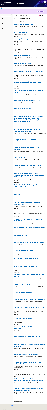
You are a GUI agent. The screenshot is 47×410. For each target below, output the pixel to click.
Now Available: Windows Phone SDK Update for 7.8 (29, 299)
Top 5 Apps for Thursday (21, 32)
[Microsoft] (1, 8)
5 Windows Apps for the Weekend (24, 47)
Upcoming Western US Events (23, 292)
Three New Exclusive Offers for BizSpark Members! (29, 227)
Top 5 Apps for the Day (21, 39)
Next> (15, 397)
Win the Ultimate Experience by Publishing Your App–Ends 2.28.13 (29, 275)
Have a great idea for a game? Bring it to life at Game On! (28, 91)
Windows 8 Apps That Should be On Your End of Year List (28, 72)
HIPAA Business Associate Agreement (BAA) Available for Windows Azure (27, 363)
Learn (15, 15)
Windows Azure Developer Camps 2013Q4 (27, 100)
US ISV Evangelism (25, 15)
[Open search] (42, 8)
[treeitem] (6, 18)
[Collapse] (11, 14)
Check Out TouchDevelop (22, 284)
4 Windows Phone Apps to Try (23, 55)
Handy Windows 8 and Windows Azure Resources (29, 211)
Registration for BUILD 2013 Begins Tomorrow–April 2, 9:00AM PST (28, 185)
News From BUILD (19, 157)
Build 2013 (17, 194)
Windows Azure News (20, 235)
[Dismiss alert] (45, 2)
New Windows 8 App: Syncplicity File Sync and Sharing (27, 140)
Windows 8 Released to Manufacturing (26, 354)
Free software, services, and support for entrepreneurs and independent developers (27, 81)
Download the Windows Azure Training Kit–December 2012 (27, 203)
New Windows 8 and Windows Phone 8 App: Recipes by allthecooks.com (27, 130)
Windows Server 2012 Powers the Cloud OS (27, 336)
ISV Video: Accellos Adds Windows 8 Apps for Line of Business (29, 308)
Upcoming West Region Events (23, 250)
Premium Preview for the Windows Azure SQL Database (26, 148)
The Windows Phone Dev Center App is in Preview (29, 242)
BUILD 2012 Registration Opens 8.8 (25, 372)
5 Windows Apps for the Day (22, 63)
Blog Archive (19, 15)
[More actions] (45, 15)
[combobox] (6, 16)
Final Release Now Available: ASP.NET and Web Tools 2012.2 (28, 220)
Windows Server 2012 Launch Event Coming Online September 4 (29, 345)
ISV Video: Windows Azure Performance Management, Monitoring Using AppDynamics (28, 379)
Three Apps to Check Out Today (23, 24)
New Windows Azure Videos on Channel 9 (26, 258)
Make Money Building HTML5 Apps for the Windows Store (27, 327)
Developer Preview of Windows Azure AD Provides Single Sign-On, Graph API (29, 389)
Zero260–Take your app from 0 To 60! (25, 266)
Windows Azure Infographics (23, 108)
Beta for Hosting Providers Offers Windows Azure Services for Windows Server (29, 317)
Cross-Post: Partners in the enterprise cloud (27, 165)
